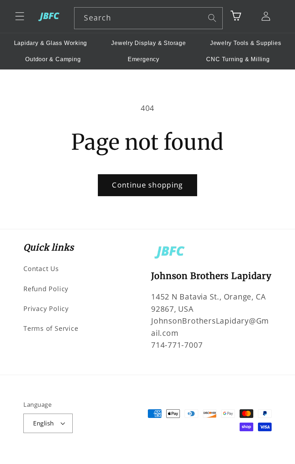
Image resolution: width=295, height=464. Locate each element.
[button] (19, 16)
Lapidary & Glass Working (50, 43)
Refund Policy (45, 288)
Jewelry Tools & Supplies (245, 43)
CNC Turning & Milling (237, 59)
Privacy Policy (46, 308)
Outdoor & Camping (53, 59)
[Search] (212, 18)
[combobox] (148, 18)
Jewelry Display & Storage (148, 43)
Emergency (143, 59)
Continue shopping (147, 185)
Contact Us (41, 268)
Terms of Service (50, 328)
